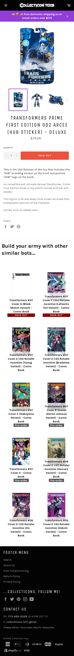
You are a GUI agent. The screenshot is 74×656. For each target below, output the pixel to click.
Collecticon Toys (20, 638)
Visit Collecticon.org (16, 570)
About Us (9, 565)
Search (7, 559)
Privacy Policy (11, 581)
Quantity (8, 148)
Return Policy (11, 576)
